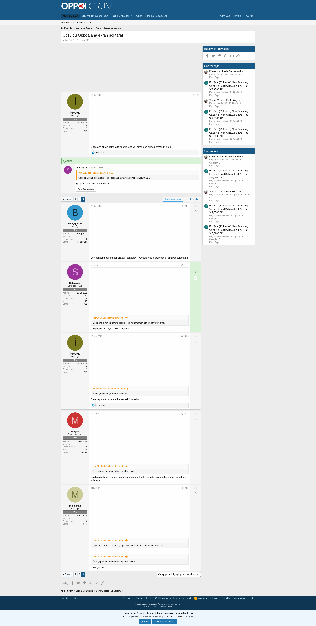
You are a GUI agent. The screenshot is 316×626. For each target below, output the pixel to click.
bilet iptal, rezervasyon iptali (241, 598)
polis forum (203, 598)
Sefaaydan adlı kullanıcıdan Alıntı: (109, 389)
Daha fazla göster (86, 189)
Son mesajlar (212, 66)
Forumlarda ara (83, 22)
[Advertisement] (131, 69)
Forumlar (72, 16)
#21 (187, 206)
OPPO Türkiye (160, 607)
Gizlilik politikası (163, 598)
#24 (187, 414)
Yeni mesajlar (67, 22)
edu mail (224, 598)
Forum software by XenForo (158, 604)
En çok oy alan (192, 199)
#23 (187, 336)
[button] (131, 16)
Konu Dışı (214, 77)
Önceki (68, 199)
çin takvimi (214, 598)
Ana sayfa (187, 598)
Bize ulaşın (128, 598)
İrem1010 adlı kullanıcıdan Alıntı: (94, 173)
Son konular (211, 151)
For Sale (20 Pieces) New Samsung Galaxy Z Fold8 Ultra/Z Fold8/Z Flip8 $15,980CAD (228, 132)
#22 (187, 265)
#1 (198, 95)
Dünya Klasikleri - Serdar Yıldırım (227, 71)
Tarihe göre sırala (173, 199)
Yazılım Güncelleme (97, 16)
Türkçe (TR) (70, 598)
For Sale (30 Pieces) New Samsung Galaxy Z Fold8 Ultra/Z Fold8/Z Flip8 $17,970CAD (228, 114)
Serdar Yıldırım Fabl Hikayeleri (225, 100)
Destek (176, 598)
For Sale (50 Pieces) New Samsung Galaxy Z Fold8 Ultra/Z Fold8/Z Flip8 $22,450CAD (228, 86)
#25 (187, 488)
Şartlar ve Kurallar (144, 598)
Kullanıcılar (123, 16)
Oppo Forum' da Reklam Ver (151, 16)
